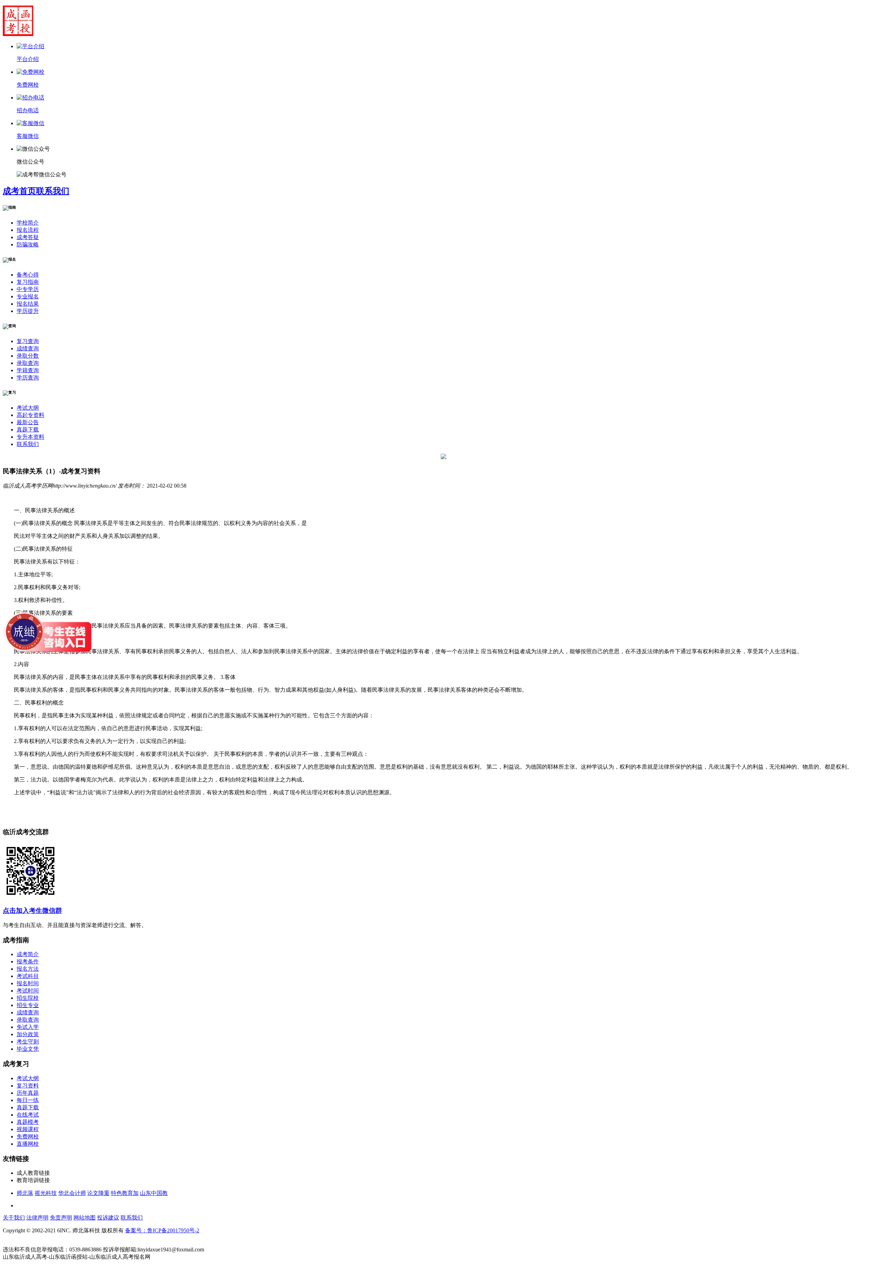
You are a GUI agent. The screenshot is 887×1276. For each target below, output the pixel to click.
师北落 (25, 1193)
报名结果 (28, 304)
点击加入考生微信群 (32, 910)
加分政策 (28, 1034)
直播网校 (28, 1144)
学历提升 (28, 311)
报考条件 (28, 961)
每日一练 (28, 1100)
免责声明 (61, 1218)
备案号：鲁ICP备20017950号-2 (162, 1230)
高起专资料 (30, 415)
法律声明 (37, 1218)
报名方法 (28, 969)
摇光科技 (46, 1193)
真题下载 (28, 429)
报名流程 (28, 230)
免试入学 (28, 1027)
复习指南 (28, 282)
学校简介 (28, 223)
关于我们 (14, 1218)
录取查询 (28, 363)
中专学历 (28, 289)
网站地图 (84, 1218)
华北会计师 (72, 1193)
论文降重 (98, 1193)
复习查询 (28, 341)
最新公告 (28, 422)
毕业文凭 (28, 1049)
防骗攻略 (28, 244)
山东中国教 (154, 1193)
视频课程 (28, 1129)
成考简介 (28, 954)
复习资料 (28, 1086)
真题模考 (28, 1122)
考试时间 (28, 991)
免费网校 (28, 1136)
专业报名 (28, 296)
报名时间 (28, 983)
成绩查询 (28, 348)
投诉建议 (108, 1218)
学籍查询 (28, 370)
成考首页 (19, 190)
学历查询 (28, 378)
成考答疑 (28, 237)
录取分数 (28, 356)
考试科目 (28, 976)
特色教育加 (125, 1193)
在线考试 (28, 1115)
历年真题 (28, 1093)
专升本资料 (30, 437)
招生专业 (28, 1005)
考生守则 (28, 1042)
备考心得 (28, 275)
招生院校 (28, 998)
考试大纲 (28, 408)
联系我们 (52, 190)
